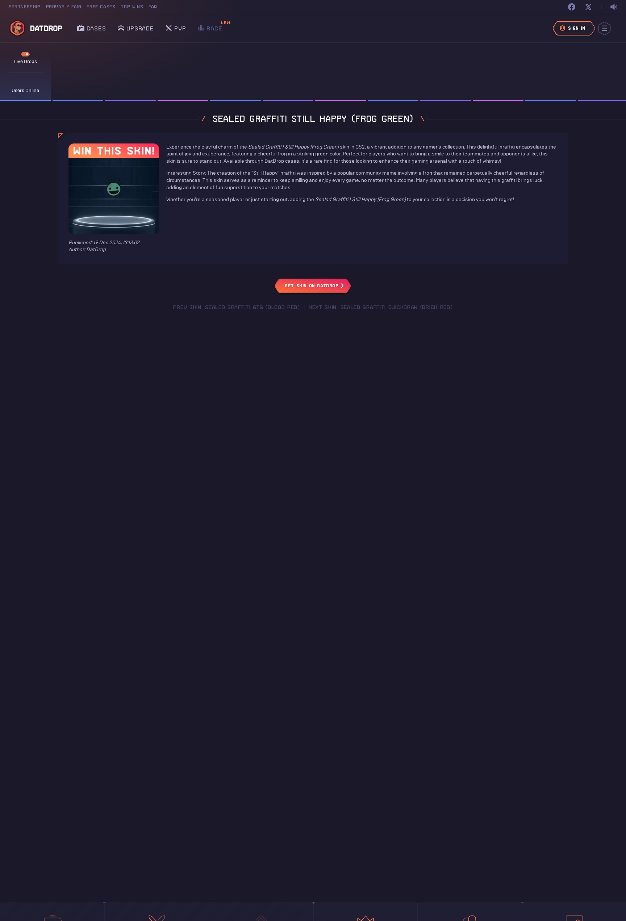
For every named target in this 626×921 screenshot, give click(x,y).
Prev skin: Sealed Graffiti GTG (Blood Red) (236, 307)
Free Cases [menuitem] (101, 6)
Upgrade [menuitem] (140, 28)
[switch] (613, 7)
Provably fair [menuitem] (64, 6)
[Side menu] (604, 28)
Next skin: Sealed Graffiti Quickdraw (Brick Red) (381, 307)
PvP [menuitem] (180, 26)
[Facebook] (571, 7)
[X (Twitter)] (588, 7)
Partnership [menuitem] (25, 6)
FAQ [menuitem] (153, 6)
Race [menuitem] (214, 26)
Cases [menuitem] (96, 28)
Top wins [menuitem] (132, 6)
